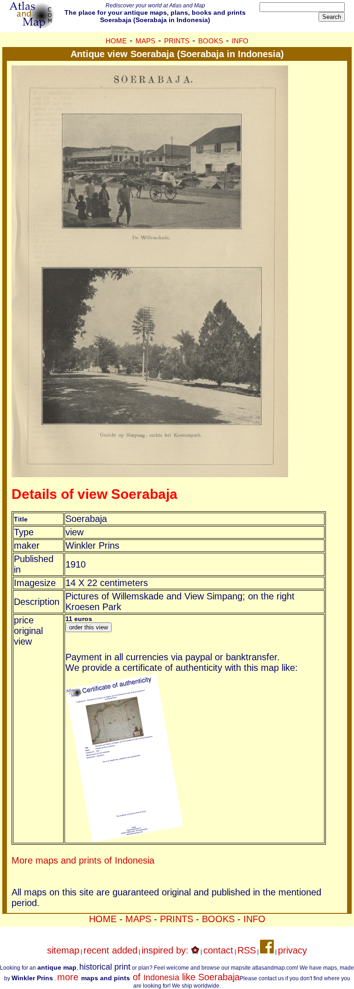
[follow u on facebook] (267, 950)
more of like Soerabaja (148, 977)
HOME (116, 41)
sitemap (63, 950)
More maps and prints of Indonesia (83, 860)
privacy (292, 950)
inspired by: (166, 950)
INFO (240, 41)
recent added (110, 950)
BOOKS (210, 41)
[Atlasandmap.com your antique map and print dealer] (32, 25)
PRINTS (176, 41)
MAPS (145, 41)
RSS (246, 950)
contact (218, 950)
